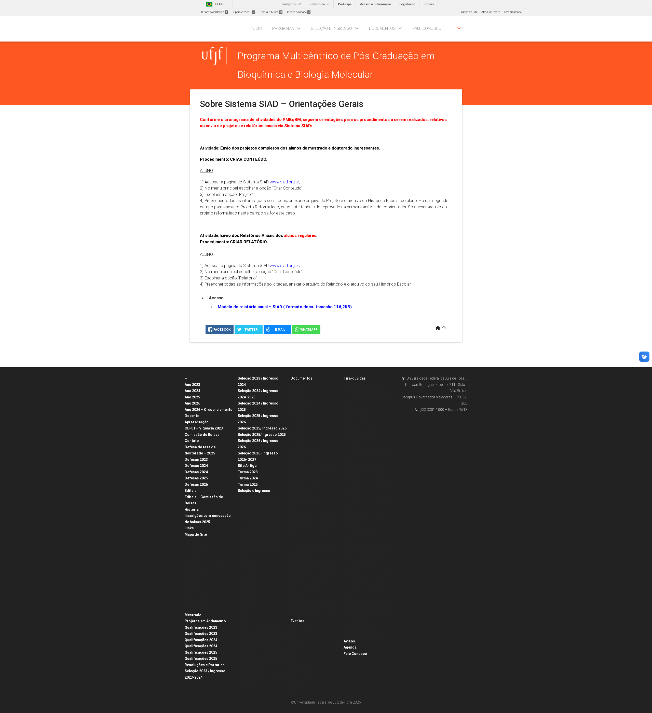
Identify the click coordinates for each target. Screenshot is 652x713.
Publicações (195, 601)
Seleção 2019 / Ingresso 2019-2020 (263, 652)
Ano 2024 (192, 391)
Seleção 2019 (248, 673)
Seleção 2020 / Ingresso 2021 (259, 517)
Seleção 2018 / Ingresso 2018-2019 (263, 659)
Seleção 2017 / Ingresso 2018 (259, 538)
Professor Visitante (252, 666)
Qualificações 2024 (201, 640)
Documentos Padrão (306, 486)
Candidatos (354, 385)
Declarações (301, 493)
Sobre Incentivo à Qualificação (366, 479)
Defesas (298, 647)
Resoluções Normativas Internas (314, 614)
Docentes (352, 513)
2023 (296, 391)
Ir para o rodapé (298, 12)
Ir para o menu (243, 12)
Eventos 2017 (301, 688)
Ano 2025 (192, 397)
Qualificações (302, 627)
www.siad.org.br (284, 181)
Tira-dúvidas (355, 378)
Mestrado (193, 615)
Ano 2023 (192, 385)
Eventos (297, 621)
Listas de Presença (305, 499)
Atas (296, 385)
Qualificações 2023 (201, 627)
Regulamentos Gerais (307, 607)
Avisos (349, 641)
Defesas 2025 (196, 478)
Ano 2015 (299, 445)
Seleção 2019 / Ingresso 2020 (259, 524)
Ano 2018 (246, 565)
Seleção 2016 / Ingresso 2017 (259, 544)
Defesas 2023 (196, 460)
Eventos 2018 (301, 681)
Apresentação (197, 422)
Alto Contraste (490, 12)
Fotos (190, 608)
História (192, 509)
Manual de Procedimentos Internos (369, 601)
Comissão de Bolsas (202, 435)
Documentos (382, 28)
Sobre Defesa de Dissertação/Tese (316, 466)
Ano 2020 (246, 598)
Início (256, 28)
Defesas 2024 (196, 466)
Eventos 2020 (301, 674)
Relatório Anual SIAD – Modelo (313, 601)
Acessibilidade (513, 12)
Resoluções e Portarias (205, 665)
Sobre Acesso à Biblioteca (363, 432)
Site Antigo (247, 466)
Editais (191, 491)
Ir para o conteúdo (214, 12)
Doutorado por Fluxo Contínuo (259, 625)
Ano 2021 (246, 592)
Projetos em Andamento (205, 621)
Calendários (195, 588)
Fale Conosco (427, 28)
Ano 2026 (192, 403)
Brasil (214, 4)
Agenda (350, 647)
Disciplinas (194, 581)
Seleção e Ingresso (331, 28)
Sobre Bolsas (354, 445)
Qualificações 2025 (201, 652)
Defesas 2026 (196, 484)
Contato (192, 441)
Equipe (191, 554)
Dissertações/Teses (306, 452)
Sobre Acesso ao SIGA (360, 439)
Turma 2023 (248, 472)
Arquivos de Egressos (307, 459)
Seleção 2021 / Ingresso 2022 (259, 511)
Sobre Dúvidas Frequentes (363, 391)
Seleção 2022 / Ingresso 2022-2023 (263, 632)
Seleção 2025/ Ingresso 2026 (262, 428)
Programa (283, 28)
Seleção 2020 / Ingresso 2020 (259, 646)
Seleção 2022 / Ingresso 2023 (259, 504)
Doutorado (300, 634)
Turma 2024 (248, 478)
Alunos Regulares (251, 497)
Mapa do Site (469, 12)
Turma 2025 (248, 484)
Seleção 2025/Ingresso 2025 (262, 435)
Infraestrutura (196, 595)
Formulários (301, 513)
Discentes (352, 425)
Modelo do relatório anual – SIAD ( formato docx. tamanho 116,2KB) (285, 306)
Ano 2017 (246, 571)
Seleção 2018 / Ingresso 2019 (259, 531)
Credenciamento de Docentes (259, 551)
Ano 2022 (246, 558)
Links (189, 528)
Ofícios (297, 506)
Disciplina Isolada (252, 578)
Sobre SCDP (354, 621)
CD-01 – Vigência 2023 (204, 428)
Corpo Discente (197, 574)
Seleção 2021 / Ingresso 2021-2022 (263, 639)
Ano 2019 (246, 605)
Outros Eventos (303, 668)
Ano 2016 (299, 439)
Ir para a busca (271, 12)
